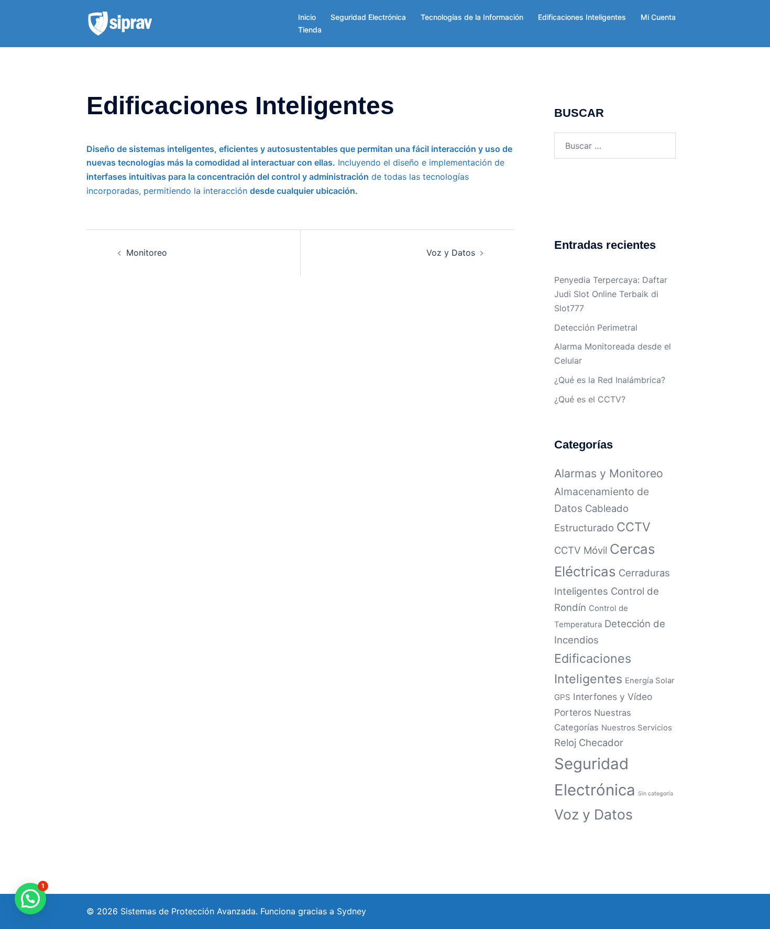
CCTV (634, 526)
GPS (562, 697)
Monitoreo (146, 252)
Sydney (351, 911)
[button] (30, 898)
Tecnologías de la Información (472, 17)
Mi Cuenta (658, 17)
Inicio (307, 17)
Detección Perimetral (595, 327)
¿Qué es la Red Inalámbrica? (609, 380)
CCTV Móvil (580, 550)
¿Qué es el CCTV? (589, 399)
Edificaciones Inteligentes (582, 17)
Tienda (310, 29)
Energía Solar (650, 680)
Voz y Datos (450, 252)
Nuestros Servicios (636, 728)
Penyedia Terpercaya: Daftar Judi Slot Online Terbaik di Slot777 (610, 294)
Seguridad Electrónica (368, 17)
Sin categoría (655, 793)
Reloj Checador (588, 742)
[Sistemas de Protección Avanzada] (119, 22)
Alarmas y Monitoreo (608, 473)
